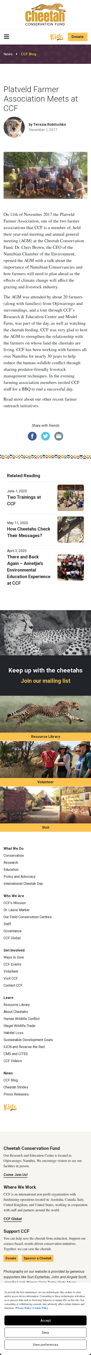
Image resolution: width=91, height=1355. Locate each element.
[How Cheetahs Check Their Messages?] (70, 529)
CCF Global (12, 938)
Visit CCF (11, 978)
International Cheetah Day (23, 884)
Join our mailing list (45, 681)
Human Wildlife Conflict (22, 1019)
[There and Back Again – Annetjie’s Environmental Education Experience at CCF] (70, 567)
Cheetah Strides (16, 1087)
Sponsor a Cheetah (37, 1258)
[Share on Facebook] (32, 436)
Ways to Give (14, 957)
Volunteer (45, 782)
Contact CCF (13, 985)
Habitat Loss (13, 1033)
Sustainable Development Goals (28, 1040)
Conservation (14, 855)
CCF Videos (13, 1061)
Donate (78, 37)
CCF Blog (28, 54)
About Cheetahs (16, 1012)
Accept (45, 1321)
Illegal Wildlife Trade (19, 1026)
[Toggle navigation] (6, 37)
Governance (13, 931)
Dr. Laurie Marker (17, 910)
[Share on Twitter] (45, 436)
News (8, 54)
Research (11, 862)
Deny (45, 1333)
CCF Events (12, 964)
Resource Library (45, 737)
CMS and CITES (16, 1054)
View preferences (45, 1345)
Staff (7, 924)
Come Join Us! (16, 1175)
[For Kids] (56, 36)
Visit (45, 827)
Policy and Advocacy (20, 877)
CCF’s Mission (15, 903)
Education (11, 869)
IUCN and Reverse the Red (24, 1047)
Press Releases (16, 1094)
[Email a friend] (58, 436)
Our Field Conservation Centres (28, 917)
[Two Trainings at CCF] (70, 497)
